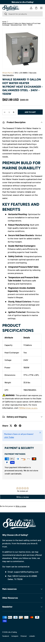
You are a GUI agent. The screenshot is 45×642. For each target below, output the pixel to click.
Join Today (9, 437)
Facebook (5, 636)
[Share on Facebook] (15, 425)
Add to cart (30, 112)
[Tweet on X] (11, 425)
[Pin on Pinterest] (20, 425)
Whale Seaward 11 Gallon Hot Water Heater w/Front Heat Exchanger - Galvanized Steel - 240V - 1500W (21, 24)
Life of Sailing (12, 632)
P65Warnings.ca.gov (28, 408)
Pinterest (24, 636)
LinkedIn (32, 636)
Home (4, 21)
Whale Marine (7, 73)
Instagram (14, 636)
